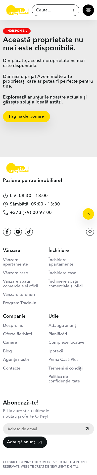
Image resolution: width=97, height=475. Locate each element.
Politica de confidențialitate (64, 379)
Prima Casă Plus (63, 360)
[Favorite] (90, 232)
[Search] (72, 10)
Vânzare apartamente (15, 262)
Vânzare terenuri (19, 295)
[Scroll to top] (88, 214)
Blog (7, 351)
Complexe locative (66, 342)
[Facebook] (7, 232)
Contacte (12, 368)
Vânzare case (15, 273)
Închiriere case (62, 273)
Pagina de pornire (26, 116)
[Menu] (88, 10)
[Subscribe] (87, 429)
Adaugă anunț (21, 442)
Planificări (57, 334)
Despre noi (13, 326)
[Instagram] (18, 232)
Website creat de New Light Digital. (50, 466)
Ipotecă (55, 351)
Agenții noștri (16, 360)
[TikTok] (29, 232)
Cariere (10, 342)
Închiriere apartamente (61, 262)
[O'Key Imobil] (17, 10)
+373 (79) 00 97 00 (31, 212)
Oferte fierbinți (17, 334)
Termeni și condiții (65, 368)
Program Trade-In (19, 303)
